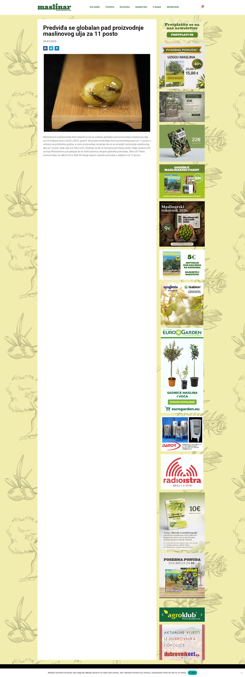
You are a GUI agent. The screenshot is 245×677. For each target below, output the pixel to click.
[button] (45, 48)
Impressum (173, 7)
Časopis (109, 7)
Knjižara (125, 7)
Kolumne (95, 7)
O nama (157, 7)
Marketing (141, 7)
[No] (241, 672)
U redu (192, 672)
